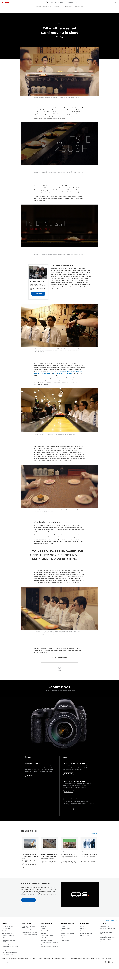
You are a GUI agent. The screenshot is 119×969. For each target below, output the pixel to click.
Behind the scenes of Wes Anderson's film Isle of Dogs (69, 856)
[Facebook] (105, 962)
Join (28, 899)
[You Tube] (115, 962)
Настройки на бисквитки (104, 958)
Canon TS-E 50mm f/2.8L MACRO (69, 371)
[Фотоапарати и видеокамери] (52, 6)
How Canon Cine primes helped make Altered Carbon (89, 856)
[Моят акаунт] (116, 2)
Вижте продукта (30, 775)
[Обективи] (60, 6)
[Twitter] (112, 962)
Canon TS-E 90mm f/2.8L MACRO (74, 781)
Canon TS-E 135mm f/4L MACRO (62, 373)
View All (93, 833)
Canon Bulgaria (6, 962)
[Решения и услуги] (83, 6)
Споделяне (59, 670)
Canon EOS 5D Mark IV (32, 763)
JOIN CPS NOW (38, 293)
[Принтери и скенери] (72, 6)
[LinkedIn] (109, 962)
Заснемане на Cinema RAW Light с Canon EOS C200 (30, 856)
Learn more (24, 905)
